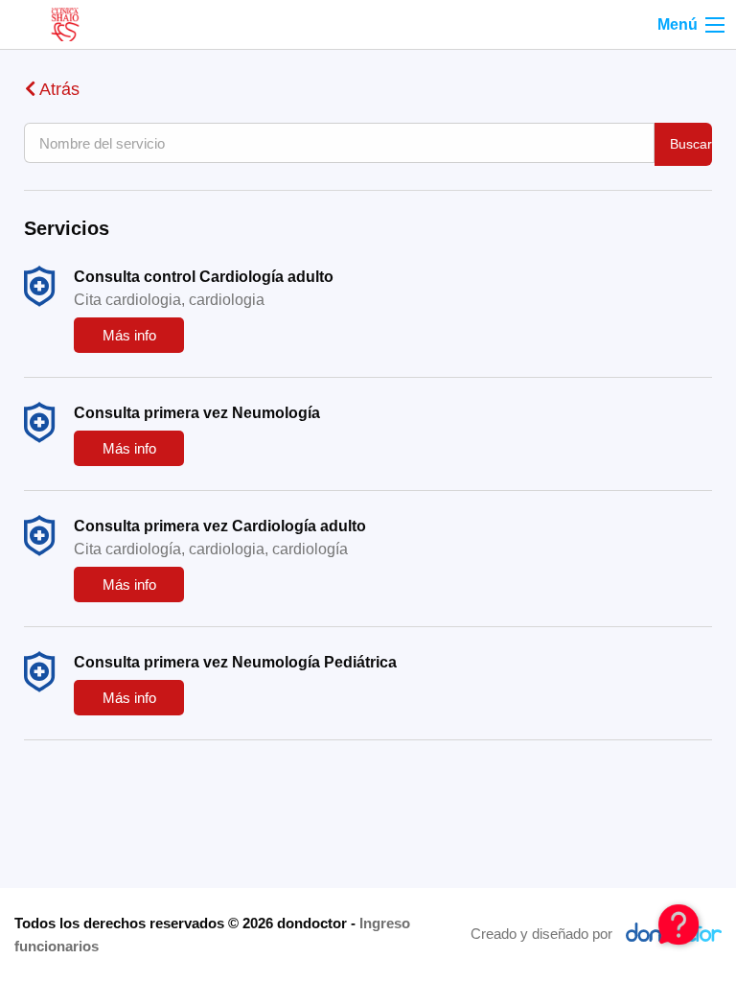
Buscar (691, 144)
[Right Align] (714, 25)
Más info (129, 335)
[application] (678, 924)
